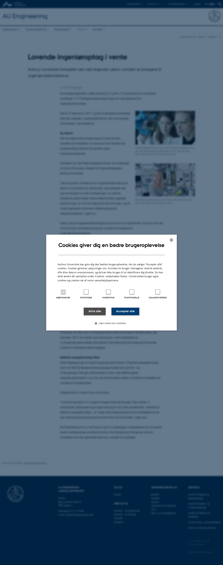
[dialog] (111, 282)
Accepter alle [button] (125, 311)
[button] (111, 323)
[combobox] (171, 240)
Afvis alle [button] (94, 311)
